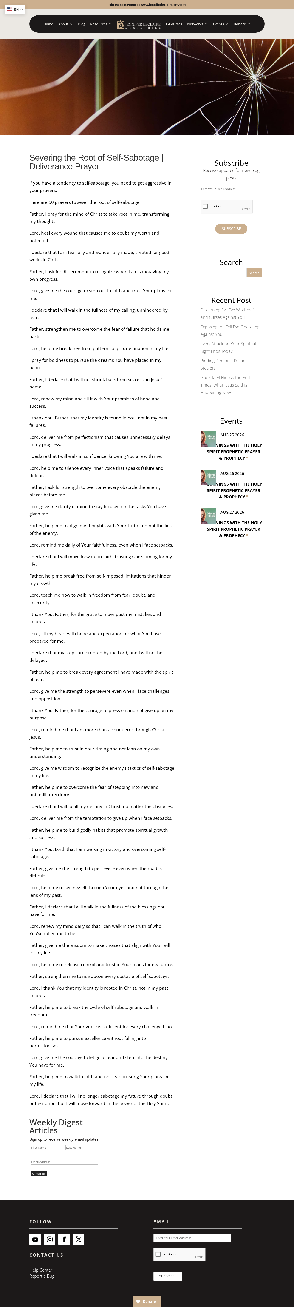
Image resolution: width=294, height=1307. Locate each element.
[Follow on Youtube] (35, 1239)
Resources (98, 24)
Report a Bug (41, 1276)
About (63, 24)
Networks (195, 24)
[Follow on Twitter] (78, 1239)
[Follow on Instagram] (49, 1239)
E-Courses (174, 24)
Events (218, 24)
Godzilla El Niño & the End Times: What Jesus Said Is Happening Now (225, 385)
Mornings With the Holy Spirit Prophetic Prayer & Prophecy (233, 451)
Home (48, 24)
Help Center (40, 1270)
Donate (240, 24)
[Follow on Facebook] (64, 1239)
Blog (81, 24)
